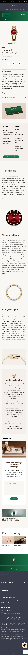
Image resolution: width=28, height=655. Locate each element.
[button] (8, 548)
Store (6, 9)
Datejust (5, 19)
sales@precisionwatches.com (12, 613)
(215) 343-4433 (8, 610)
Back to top (14, 569)
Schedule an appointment (18, 9)
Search (4, 1)
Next (13, 498)
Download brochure (12, 156)
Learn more (5, 522)
